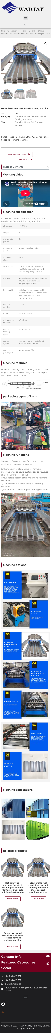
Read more (12, 899)
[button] (26, 18)
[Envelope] (48, 956)
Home (3, 31)
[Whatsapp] (48, 963)
